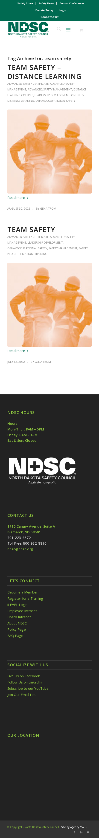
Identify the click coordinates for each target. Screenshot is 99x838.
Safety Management (63, 248)
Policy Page (16, 629)
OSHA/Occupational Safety (55, 101)
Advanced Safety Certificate (28, 84)
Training (41, 254)
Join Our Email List (21, 694)
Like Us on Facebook (23, 676)
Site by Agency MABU (74, 827)
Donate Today (44, 10)
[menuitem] (25, 3)
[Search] (56, 29)
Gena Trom (48, 209)
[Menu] (68, 29)
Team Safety (31, 229)
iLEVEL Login (17, 604)
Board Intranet (19, 617)
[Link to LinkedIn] (81, 832)
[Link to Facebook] (74, 832)
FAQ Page (15, 635)
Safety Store (25, 3)
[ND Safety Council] (41, 29)
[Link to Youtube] (88, 832)
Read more (16, 197)
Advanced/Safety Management (50, 89)
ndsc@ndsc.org (20, 549)
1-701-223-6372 (49, 17)
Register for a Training (25, 598)
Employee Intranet (22, 610)
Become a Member (22, 592)
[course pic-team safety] (49, 152)
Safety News (46, 3)
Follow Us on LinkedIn (24, 682)
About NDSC (17, 623)
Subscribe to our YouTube (28, 688)
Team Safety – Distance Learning (44, 72)
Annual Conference (72, 3)
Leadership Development (52, 95)
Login (62, 10)
